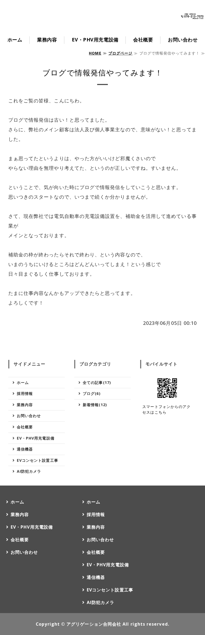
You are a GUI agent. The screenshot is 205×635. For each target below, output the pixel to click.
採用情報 (25, 393)
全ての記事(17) (97, 382)
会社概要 (143, 39)
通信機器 (25, 449)
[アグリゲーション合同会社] (48, 25)
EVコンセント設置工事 (37, 460)
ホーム (14, 39)
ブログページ (120, 53)
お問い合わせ (183, 39)
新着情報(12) (95, 404)
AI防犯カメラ (29, 471)
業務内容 (47, 39)
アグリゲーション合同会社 (93, 624)
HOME (95, 53)
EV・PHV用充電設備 (95, 39)
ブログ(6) (91, 393)
